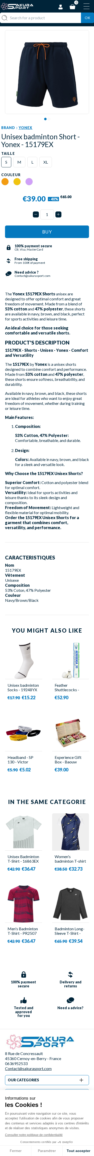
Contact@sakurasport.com (28, 1068)
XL (45, 162)
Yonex (26, 128)
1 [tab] (45, 119)
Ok (87, 18)
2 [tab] (49, 119)
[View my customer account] (60, 6)
